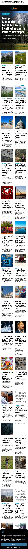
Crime (3, 405)
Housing (16, 268)
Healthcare (17, 98)
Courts (16, 200)
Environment (21, 4)
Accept (14, 544)
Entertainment (5, 334)
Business (3, 268)
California (6, 14)
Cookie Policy (10, 547)
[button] (26, 532)
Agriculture (17, 299)
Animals (16, 470)
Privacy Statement (16, 547)
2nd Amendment (5, 235)
